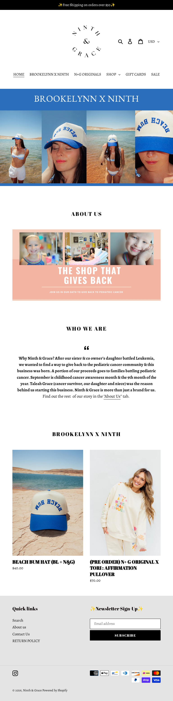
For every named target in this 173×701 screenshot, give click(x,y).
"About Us (112, 396)
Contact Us (21, 634)
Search (17, 620)
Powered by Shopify (54, 690)
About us (19, 627)
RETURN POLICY (26, 640)
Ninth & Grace (32, 690)
